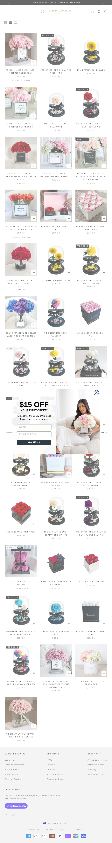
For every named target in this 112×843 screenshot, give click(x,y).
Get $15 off (34, 442)
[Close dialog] (96, 392)
